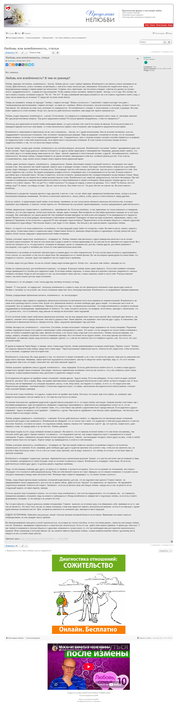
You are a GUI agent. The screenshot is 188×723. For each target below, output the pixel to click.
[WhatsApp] (26, 64)
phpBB (84, 693)
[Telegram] (32, 64)
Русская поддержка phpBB (88, 695)
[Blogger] (10, 64)
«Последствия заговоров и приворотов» (139, 17)
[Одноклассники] (13, 64)
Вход (170, 25)
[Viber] (23, 64)
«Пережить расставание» (132, 15)
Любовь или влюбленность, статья (31, 48)
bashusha (147, 57)
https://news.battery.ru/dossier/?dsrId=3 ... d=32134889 (44, 539)
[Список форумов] (19, 15)
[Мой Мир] (16, 64)
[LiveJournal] (20, 64)
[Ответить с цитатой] (138, 58)
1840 (154, 67)
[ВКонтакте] (7, 64)
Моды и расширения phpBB (89, 699)
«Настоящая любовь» (131, 13)
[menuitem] (18, 33)
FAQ (147, 25)
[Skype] (29, 64)
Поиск (152, 25)
